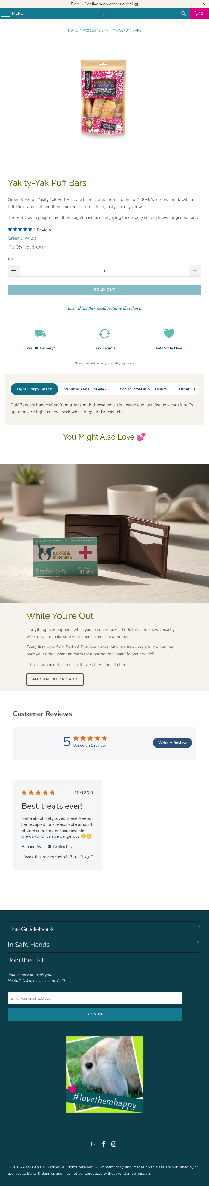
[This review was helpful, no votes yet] (77, 857)
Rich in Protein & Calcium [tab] (142, 389)
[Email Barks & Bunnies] (94, 1145)
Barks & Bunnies (46, 1167)
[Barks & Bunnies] (104, 13)
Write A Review (172, 742)
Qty (11, 259)
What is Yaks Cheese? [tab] (85, 389)
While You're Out (60, 616)
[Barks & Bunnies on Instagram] (114, 1145)
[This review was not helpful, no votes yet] (87, 857)
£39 (135, 4)
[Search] (183, 13)
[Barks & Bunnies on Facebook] (104, 1145)
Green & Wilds (22, 238)
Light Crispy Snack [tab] (34, 389)
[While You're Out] (104, 533)
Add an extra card (55, 679)
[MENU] (3, 13)
